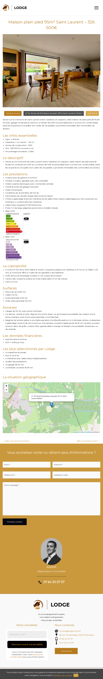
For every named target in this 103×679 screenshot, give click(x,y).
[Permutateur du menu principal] (96, 8)
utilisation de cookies (63, 675)
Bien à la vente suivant (88, 441)
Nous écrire (66, 651)
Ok (76, 675)
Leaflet (76, 432)
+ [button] (6, 386)
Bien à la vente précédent (16, 441)
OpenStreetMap (86, 432)
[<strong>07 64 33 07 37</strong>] (51, 582)
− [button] (6, 390)
